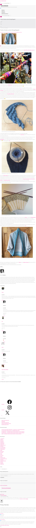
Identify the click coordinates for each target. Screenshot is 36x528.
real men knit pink (2, 449)
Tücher (21, 32)
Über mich (3, 11)
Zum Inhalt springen (3, 0)
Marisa (20, 262)
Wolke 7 (1, 454)
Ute (2, 321)
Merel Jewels (2, 451)
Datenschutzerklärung (5, 13)
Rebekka (5, 32)
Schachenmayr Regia (7, 180)
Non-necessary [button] (2, 519)
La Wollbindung (2, 438)
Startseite (1, 21)
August (14, 32)
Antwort (3, 379)
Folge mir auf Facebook (3, 485)
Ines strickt (1, 452)
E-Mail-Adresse (2, 475)
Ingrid (2, 347)
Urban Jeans (22, 134)
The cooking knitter (2, 447)
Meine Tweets (2, 494)
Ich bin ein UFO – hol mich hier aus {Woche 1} (18, 429)
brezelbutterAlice (4, 431)
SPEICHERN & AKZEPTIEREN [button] (4, 525)
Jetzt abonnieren (2, 477)
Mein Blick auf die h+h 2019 (5, 424)
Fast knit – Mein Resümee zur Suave (6, 423)
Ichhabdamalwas (33, 217)
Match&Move (2, 139)
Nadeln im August (26, 262)
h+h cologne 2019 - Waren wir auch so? (7, 430)
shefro (1, 453)
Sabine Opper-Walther (5, 369)
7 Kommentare (7, 32)
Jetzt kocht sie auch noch (3, 458)
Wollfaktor (1, 439)
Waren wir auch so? (2, 448)
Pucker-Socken (5, 175)
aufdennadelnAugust (18, 32)
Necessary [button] (1, 513)
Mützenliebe (3, 421)
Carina (3, 292)
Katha (2, 433)
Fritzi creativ (1, 455)
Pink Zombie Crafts (2, 457)
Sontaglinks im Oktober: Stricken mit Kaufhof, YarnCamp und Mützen (15, 431)
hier (9, 140)
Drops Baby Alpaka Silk (10, 93)
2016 (0, 26)
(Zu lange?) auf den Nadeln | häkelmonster (7, 429)
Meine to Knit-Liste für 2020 (5, 420)
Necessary (2, 514)
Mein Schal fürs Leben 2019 (5, 422)
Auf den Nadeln (11, 32)
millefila (1, 450)
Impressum (3, 12)
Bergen (26, 217)
